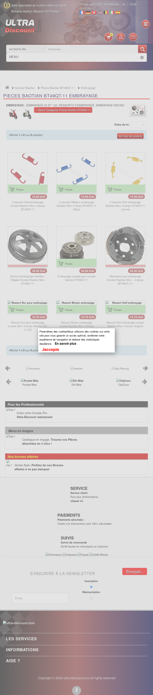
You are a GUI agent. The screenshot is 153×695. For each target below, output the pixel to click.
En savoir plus (65, 343)
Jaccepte (50, 349)
